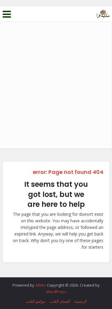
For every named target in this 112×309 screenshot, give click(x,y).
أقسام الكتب (60, 301)
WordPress (56, 291)
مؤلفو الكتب (35, 301)
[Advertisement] (56, 89)
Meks (41, 285)
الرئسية (80, 301)
